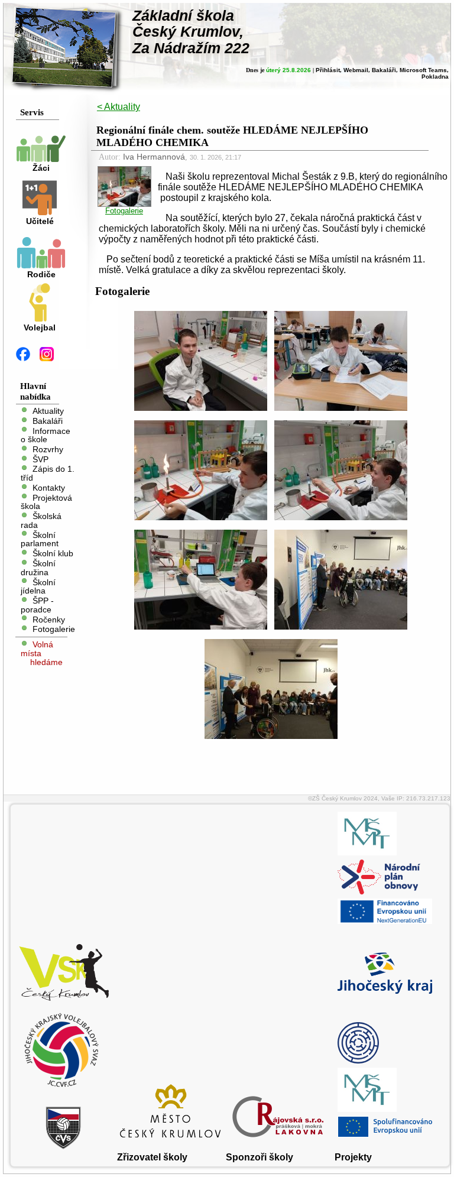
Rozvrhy (48, 449)
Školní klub (53, 553)
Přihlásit (328, 70)
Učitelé (40, 221)
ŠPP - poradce (37, 605)
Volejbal (40, 327)
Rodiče (41, 274)
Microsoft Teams (423, 70)
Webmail (355, 70)
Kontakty (49, 488)
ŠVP (40, 459)
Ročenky (49, 619)
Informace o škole (45, 435)
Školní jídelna (38, 586)
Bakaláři (384, 70)
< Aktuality (118, 107)
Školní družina (38, 568)
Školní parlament (40, 539)
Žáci (41, 168)
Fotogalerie (54, 629)
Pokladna (435, 76)
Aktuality (48, 411)
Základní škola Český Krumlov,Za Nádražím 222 (190, 31)
